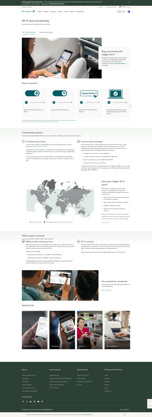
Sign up (72, 158)
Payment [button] (72, 11)
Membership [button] (80, 11)
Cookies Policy (88, 414)
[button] (30, 346)
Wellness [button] (59, 11)
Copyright (24, 409)
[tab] (29, 32)
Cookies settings (54, 387)
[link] (60, 202)
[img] (129, 1)
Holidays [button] (45, 11)
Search (101, 7)
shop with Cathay (119, 63)
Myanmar (126, 409)
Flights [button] (40, 11)
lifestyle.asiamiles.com (40, 146)
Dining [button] (66, 11)
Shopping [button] (53, 11)
